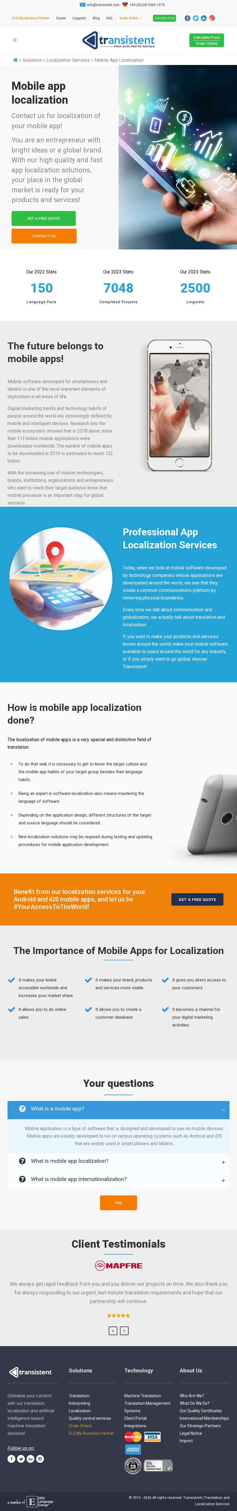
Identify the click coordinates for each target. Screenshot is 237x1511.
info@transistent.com (103, 5)
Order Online (129, 18)
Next (124, 1330)
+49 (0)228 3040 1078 (147, 5)
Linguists (79, 18)
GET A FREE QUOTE (43, 218)
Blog (96, 18)
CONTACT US (43, 236)
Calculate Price (164, 18)
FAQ (109, 18)
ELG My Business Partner (30, 18)
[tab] (118, 1110)
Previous (113, 1330)
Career (61, 18)
